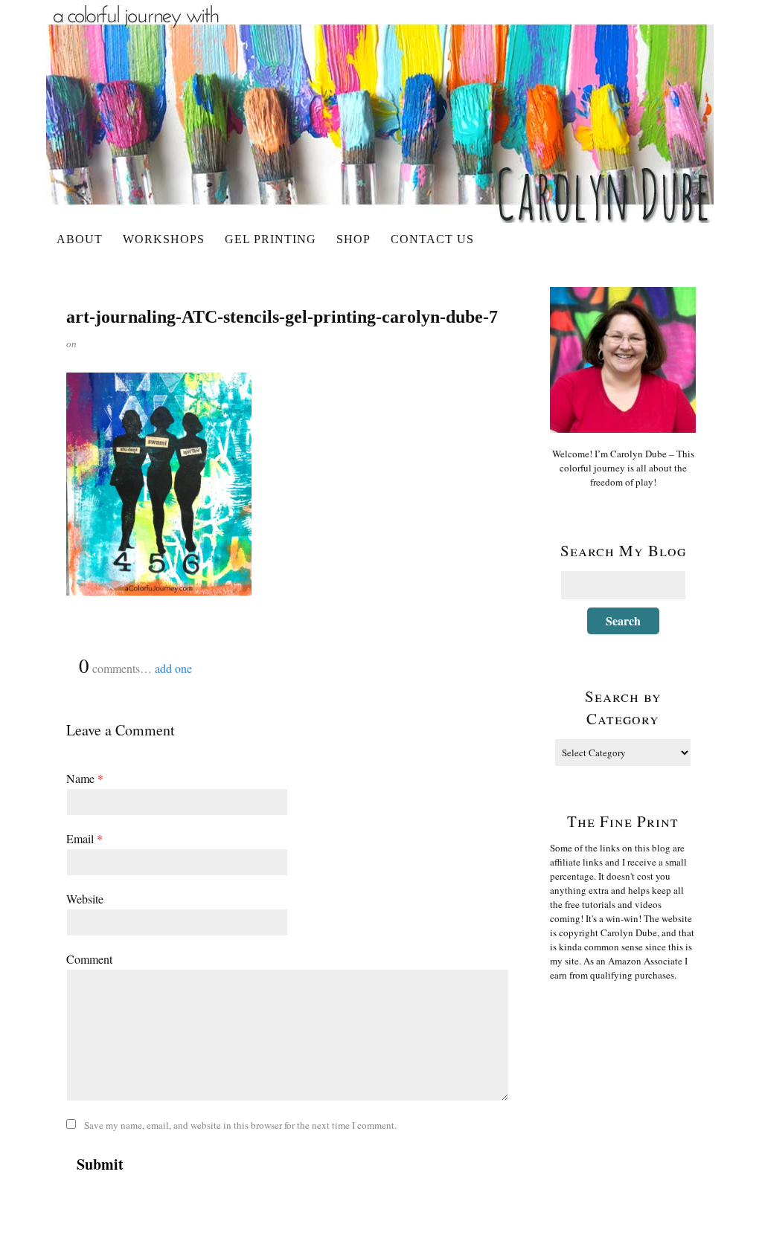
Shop (353, 239)
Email (84, 838)
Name (84, 778)
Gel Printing (270, 239)
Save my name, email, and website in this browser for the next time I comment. (240, 1125)
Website (84, 898)
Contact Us (432, 239)
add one (173, 668)
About (80, 239)
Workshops (164, 239)
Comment (89, 959)
